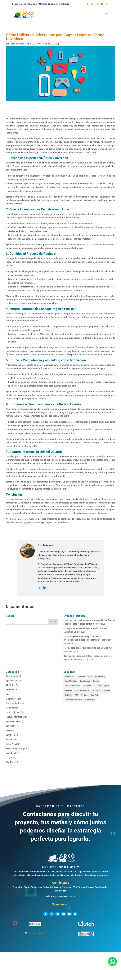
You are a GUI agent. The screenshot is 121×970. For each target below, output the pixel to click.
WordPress (11, 762)
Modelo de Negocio (101, 686)
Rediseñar (106, 690)
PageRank (69, 690)
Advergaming (44, 44)
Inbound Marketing (15, 717)
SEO (8, 730)
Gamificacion (85, 681)
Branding (10, 690)
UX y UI (9, 757)
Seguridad (10, 726)
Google (96, 681)
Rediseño (68, 695)
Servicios (84, 695)
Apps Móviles (12, 680)
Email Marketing (13, 703)
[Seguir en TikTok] (106, 4)
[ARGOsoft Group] (60, 861)
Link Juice (87, 686)
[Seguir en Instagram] (97, 4)
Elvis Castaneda (16, 44)
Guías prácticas (13, 712)
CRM (8, 694)
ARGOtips (55, 44)
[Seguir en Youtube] (101, 4)
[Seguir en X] (87, 4)
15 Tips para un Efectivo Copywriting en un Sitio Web (88, 648)
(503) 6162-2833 (66, 896)
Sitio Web (94, 695)
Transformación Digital (73, 700)
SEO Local (10, 735)
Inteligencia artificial (72, 686)
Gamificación (12, 708)
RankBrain (95, 690)
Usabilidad (11, 753)
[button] (112, 961)
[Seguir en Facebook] (83, 4)
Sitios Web (11, 744)
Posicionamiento (82, 690)
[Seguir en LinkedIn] (92, 4)
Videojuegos (90, 700)
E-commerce (12, 699)
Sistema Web (12, 739)
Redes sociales (13, 721)
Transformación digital (16, 748)
